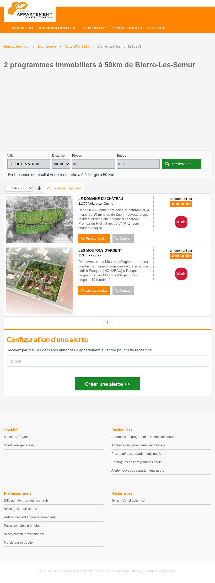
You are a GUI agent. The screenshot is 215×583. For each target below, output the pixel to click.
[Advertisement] (107, 111)
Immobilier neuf (21, 27)
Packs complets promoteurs (23, 526)
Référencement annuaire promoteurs (30, 517)
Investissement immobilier (57, 27)
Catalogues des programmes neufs (136, 462)
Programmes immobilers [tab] (64, 188)
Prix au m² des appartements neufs (136, 454)
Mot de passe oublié (18, 542)
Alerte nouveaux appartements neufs (137, 470)
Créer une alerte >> (107, 384)
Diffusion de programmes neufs (26, 500)
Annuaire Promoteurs (127, 27)
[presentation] (39, 188)
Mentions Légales (16, 437)
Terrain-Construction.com (129, 500)
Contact (126, 239)
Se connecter (156, 27)
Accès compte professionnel (24, 534)
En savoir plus (97, 239)
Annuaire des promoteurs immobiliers (138, 445)
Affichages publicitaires (20, 509)
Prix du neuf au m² (93, 27)
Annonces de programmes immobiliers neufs (143, 437)
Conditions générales (19, 445)
